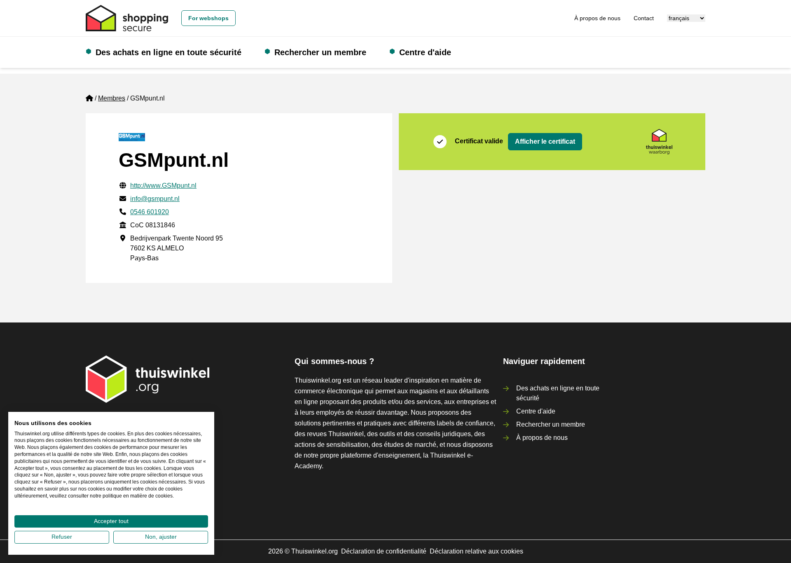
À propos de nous (597, 18)
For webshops (208, 18)
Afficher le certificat (545, 141)
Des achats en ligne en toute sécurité (168, 52)
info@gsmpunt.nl (155, 198)
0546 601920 (149, 211)
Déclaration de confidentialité (383, 551)
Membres (111, 98)
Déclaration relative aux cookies (476, 551)
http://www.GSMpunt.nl (163, 185)
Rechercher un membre (320, 52)
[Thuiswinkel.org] (127, 18)
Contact (644, 18)
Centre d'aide (425, 52)
